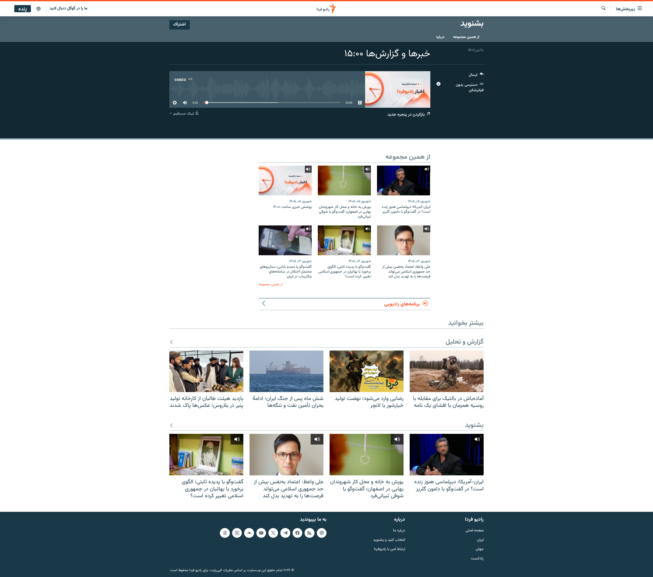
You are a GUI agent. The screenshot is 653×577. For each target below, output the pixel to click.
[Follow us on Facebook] (297, 533)
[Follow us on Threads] (225, 533)
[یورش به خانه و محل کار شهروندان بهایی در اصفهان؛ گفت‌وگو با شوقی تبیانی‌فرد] (344, 180)
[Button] (476, 76)
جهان (480, 549)
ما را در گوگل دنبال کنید (68, 8)
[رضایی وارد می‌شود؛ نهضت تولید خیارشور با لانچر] (367, 371)
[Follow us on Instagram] (237, 533)
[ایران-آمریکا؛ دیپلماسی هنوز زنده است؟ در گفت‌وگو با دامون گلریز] (403, 180)
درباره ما (399, 530)
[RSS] (309, 533)
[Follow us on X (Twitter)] (273, 533)
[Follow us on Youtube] (261, 533)
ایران (480, 540)
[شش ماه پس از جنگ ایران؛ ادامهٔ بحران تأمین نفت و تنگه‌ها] (286, 371)
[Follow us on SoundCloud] (249, 533)
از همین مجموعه (466, 37)
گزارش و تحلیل (465, 342)
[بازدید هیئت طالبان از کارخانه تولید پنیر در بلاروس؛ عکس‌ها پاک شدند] (206, 371)
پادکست (477, 558)
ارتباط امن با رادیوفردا (389, 549)
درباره (440, 37)
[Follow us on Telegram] (285, 533)
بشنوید (474, 426)
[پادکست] (38, 9)
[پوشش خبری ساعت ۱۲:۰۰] (285, 180)
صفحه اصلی (475, 530)
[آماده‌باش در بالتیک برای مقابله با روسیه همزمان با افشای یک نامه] (447, 371)
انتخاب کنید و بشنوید (389, 540)
